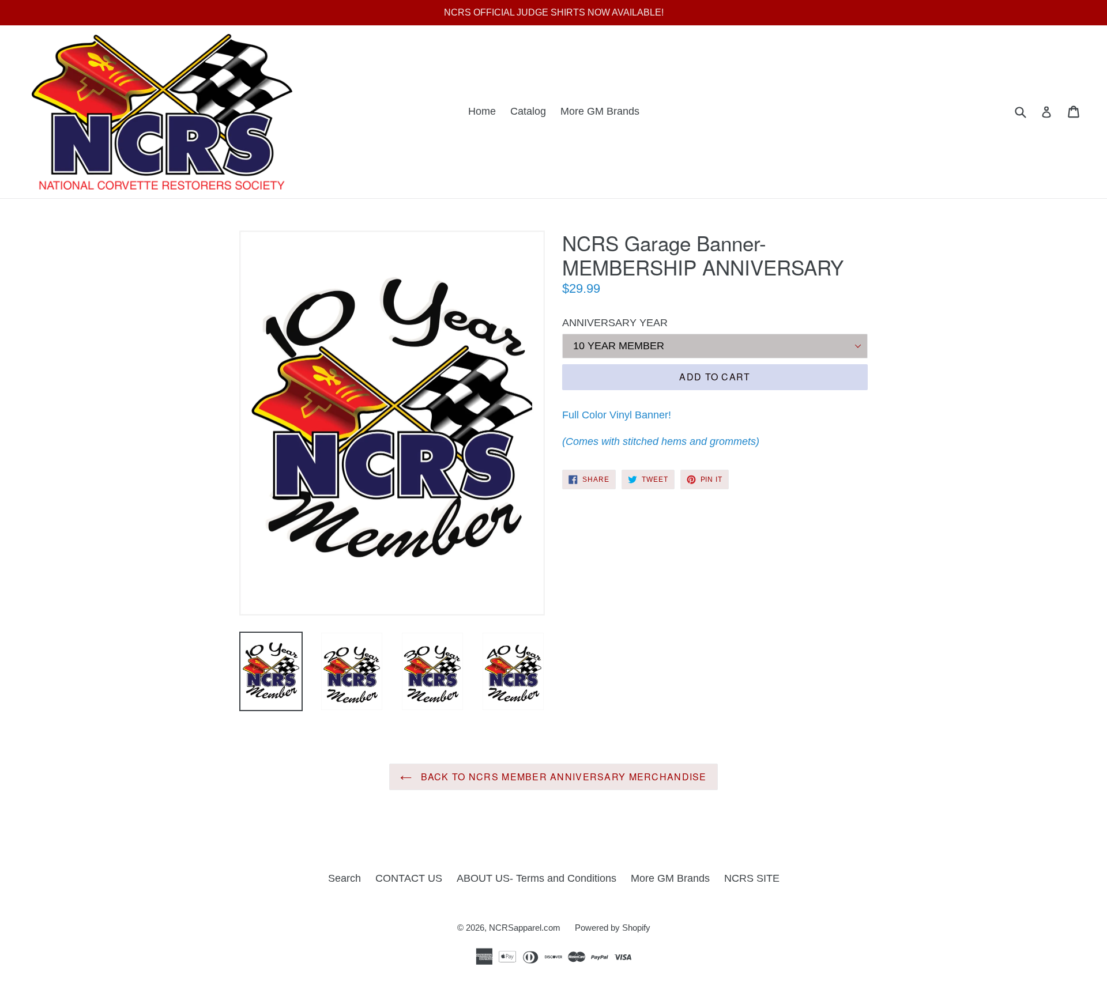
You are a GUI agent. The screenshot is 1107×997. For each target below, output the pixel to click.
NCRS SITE (752, 878)
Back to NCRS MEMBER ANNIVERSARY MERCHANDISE (561, 776)
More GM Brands (599, 111)
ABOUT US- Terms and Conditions (536, 878)
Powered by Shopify (612, 927)
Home (482, 111)
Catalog (528, 111)
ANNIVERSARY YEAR (615, 322)
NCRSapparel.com (524, 927)
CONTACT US (408, 878)
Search (344, 878)
